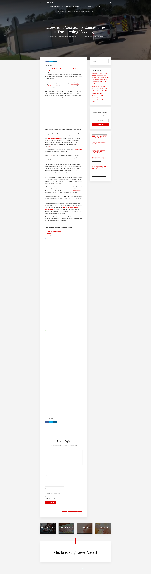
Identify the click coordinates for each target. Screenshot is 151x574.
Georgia (105, 81)
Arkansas (94, 77)
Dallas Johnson (78, 149)
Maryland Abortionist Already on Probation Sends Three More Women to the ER (99, 151)
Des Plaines (101, 79)
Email (46, 475)
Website (46, 482)
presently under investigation (54, 138)
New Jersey (102, 90)
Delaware (98, 79)
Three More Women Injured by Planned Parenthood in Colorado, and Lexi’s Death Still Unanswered (99, 143)
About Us (84, 527)
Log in (83, 568)
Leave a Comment (98, 36)
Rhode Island (99, 97)
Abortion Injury (105, 73)
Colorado (107, 77)
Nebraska (94, 90)
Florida (102, 81)
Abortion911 (51, 36)
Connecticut (94, 79)
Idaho (107, 81)
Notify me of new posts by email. (51, 498)
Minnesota (99, 88)
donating (49, 233)
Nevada (98, 90)
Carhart (57, 36)
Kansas (102, 83)
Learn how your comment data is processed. (72, 511)
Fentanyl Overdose (97, 81)
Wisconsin (93, 101)
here (50, 146)
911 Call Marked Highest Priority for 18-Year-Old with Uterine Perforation (100, 167)
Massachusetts (101, 86)
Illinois (94, 84)
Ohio (101, 96)
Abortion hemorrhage (99, 73)
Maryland (94, 86)
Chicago (103, 77)
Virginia (100, 99)
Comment (47, 448)
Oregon (104, 95)
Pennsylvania (94, 97)
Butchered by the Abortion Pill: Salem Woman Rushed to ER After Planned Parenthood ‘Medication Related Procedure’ (99, 159)
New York (99, 93)
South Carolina (104, 97)
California (99, 77)
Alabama (94, 75)
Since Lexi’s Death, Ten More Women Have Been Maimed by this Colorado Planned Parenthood (100, 175)
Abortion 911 (48, 2)
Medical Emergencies (65, 36)
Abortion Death (94, 73)
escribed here (76, 190)
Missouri (104, 88)
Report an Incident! (48, 527)
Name (46, 468)
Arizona (105, 75)
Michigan (94, 88)
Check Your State (66, 527)
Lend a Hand (103, 527)
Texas (96, 99)
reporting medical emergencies (54, 231)
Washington (105, 99)
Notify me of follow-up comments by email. (53, 493)
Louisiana (106, 83)
